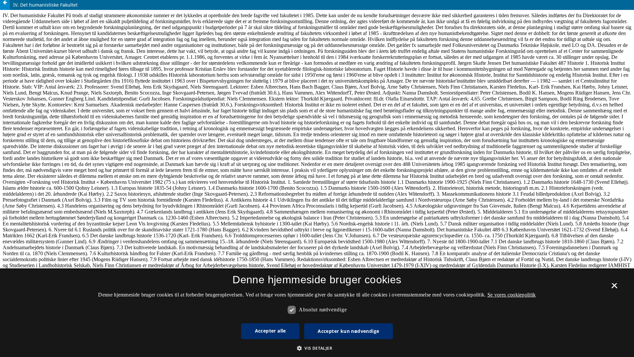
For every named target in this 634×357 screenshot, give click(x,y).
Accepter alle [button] (270, 331)
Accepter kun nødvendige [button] (348, 331)
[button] (317, 348)
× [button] (614, 288)
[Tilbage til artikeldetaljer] (5, 5)
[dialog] (317, 312)
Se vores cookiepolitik (511, 295)
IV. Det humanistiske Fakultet (45, 5)
